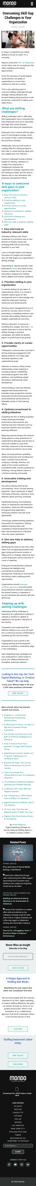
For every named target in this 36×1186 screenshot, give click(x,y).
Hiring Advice (18, 27)
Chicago (18, 1116)
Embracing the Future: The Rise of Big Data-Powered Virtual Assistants (19, 727)
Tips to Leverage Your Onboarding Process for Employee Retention (19, 775)
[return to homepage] (9, 4)
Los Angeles (18, 1125)
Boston (18, 1109)
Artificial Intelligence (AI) (16, 893)
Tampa (18, 1135)
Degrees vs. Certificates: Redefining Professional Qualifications (15, 718)
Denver (18, 1122)
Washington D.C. (18, 1138)
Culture (18, 1029)
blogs (14, 268)
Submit (18, 1152)
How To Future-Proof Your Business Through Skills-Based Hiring (18, 746)
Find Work (18, 1064)
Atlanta (18, 1106)
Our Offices (18, 1103)
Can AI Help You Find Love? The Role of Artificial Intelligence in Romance (18, 737)
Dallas (18, 1119)
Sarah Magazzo (19, 825)
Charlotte (18, 1113)
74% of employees (26, 63)
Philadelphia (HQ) (18, 1132)
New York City (18, 1129)
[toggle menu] (31, 3)
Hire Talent (18, 693)
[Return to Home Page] (18, 1080)
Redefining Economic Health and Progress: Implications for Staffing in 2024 (18, 756)
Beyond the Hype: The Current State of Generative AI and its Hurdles (17, 765)
